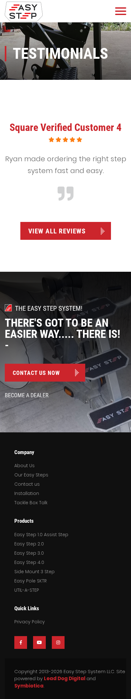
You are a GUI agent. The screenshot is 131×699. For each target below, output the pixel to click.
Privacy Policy (29, 622)
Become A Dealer (27, 395)
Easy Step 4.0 (29, 562)
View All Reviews (57, 231)
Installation (26, 493)
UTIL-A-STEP (26, 590)
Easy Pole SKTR (30, 581)
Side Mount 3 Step (34, 571)
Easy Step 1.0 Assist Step (41, 534)
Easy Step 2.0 (29, 544)
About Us (24, 465)
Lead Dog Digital (64, 678)
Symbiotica (29, 685)
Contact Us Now (36, 372)
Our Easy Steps (31, 475)
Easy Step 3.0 (29, 553)
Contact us (27, 484)
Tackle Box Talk (30, 502)
